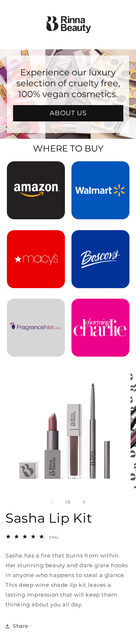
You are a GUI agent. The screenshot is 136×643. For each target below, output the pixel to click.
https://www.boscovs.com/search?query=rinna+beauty (100, 240)
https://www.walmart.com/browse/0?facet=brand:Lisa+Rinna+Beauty (100, 171)
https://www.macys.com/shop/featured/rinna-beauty (36, 240)
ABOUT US (68, 113)
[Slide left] (52, 502)
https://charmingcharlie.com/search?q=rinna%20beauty (100, 308)
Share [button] (20, 626)
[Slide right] (84, 502)
